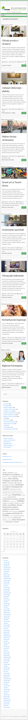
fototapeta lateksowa (6, 491)
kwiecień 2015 (7, 689)
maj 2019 (6, 601)
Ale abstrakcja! (7, 441)
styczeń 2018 (6, 630)
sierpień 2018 (6, 617)
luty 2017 (6, 650)
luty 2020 (6, 585)
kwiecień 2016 (7, 668)
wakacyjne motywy (12, 522)
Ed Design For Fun (6, 456)
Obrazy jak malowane (13, 275)
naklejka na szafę (19, 503)
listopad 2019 (6, 591)
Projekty (5, 425)
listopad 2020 (6, 576)
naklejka (20, 501)
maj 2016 (6, 666)
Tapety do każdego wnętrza (9, 440)
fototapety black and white (8, 492)
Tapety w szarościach (8, 438)
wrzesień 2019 (7, 594)
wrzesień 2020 (7, 580)
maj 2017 (6, 644)
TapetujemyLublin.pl (7, 459)
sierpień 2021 (6, 571)
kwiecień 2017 (7, 646)
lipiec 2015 (6, 684)
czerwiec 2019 (7, 600)
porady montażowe (6, 517)
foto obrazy (13, 478)
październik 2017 (7, 635)
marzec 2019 (6, 605)
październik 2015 (7, 678)
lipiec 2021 (6, 573)
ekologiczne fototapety (11, 475)
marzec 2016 (6, 669)
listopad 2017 (6, 634)
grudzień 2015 (7, 675)
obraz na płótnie (9, 505)
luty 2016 (6, 671)
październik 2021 (7, 567)
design (4, 473)
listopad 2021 (6, 566)
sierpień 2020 (6, 582)
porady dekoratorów (18, 515)
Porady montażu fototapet (9, 423)
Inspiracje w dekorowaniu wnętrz (12, 203)
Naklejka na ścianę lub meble (10, 416)
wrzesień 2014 (7, 702)
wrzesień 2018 (7, 616)
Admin (5, 247)
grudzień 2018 (7, 610)
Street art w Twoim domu (11, 184)
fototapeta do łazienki (15, 489)
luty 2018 (6, 628)
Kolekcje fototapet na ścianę (10, 414)
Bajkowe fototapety (12, 365)
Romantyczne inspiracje (14, 319)
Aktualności (21, 61)
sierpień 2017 (6, 639)
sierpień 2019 (6, 596)
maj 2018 (6, 623)
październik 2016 (7, 657)
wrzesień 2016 (7, 659)
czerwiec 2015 (7, 686)
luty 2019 (6, 607)
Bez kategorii (4, 158)
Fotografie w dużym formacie (10, 409)
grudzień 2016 (7, 653)
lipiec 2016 (6, 662)
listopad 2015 (6, 677)
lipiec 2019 (6, 598)
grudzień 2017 (7, 632)
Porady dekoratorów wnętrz (9, 421)
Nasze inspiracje (7, 447)
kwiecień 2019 (7, 603)
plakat (12, 509)
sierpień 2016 (6, 660)
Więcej (23, 65)
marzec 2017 (6, 648)
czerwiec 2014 (7, 707)
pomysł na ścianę (12, 514)
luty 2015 (6, 693)
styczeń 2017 (6, 651)
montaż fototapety (13, 501)
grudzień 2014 (7, 696)
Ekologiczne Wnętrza (8, 407)
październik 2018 (7, 614)
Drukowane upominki (13, 229)
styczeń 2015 (6, 694)
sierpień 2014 (6, 703)
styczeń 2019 (6, 609)
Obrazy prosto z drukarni (10, 42)
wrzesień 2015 (7, 680)
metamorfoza (11, 497)
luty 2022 (6, 560)
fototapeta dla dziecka (15, 483)
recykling (9, 520)
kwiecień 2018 (7, 625)
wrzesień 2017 (7, 637)
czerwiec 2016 (7, 664)
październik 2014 (7, 700)
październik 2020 (7, 578)
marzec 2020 (6, 583)
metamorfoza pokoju (10, 499)
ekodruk (10, 473)
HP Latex (8, 495)
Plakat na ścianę (11, 341)
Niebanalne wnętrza (8, 443)
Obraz (9, 158)
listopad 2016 (6, 655)
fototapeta (6, 481)
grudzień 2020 (7, 574)
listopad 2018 (6, 612)
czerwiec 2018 (7, 621)
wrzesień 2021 (7, 569)
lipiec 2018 (6, 619)
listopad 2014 (6, 698)
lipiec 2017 (6, 641)
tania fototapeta (18, 519)
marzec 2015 (6, 691)
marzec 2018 (6, 626)
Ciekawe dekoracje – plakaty (12, 89)
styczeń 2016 (6, 673)
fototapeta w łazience (17, 491)
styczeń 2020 (6, 587)
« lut (3, 551)
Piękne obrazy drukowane (9, 138)
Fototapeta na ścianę (21, 337)
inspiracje (16, 494)
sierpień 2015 (6, 682)
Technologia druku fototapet (10, 429)
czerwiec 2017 (7, 643)
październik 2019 (7, 592)
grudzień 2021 (7, 564)
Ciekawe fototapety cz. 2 (9, 445)
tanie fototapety (15, 205)
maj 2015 (6, 687)
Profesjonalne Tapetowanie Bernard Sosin (12, 462)
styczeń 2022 (6, 562)
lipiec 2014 (6, 705)
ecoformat (6, 61)
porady (11, 515)
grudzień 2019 (7, 589)
